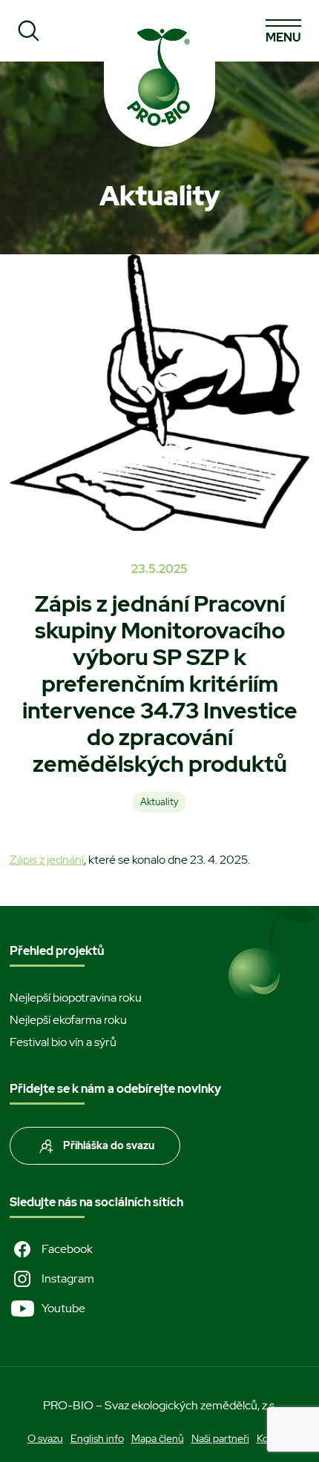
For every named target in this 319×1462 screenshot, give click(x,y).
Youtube (63, 1308)
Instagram (68, 1278)
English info (97, 1438)
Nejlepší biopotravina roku (76, 997)
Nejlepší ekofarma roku (68, 1020)
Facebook (67, 1249)
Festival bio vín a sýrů (63, 1042)
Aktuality (159, 802)
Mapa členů (157, 1438)
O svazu (45, 1438)
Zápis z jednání (47, 859)
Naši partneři (220, 1438)
